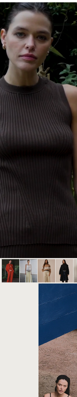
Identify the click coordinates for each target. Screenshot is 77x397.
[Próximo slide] (74, 271)
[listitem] (35, 1)
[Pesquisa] (70, 1)
